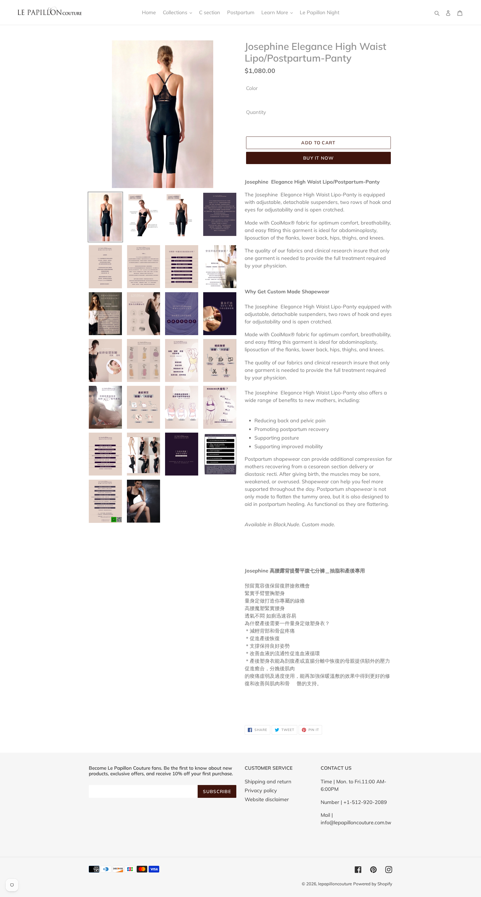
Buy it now (318, 158)
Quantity (256, 112)
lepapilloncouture (335, 883)
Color (252, 88)
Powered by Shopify (372, 883)
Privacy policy (261, 790)
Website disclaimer (267, 799)
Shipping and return (268, 781)
